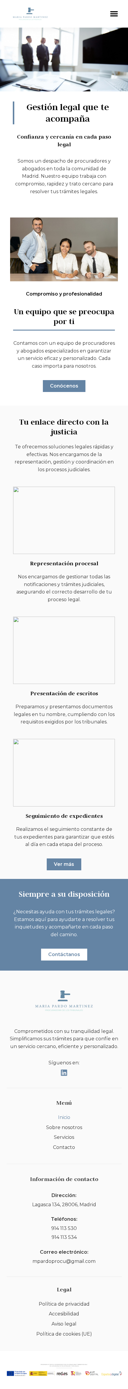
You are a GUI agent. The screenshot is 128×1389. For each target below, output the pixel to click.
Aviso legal (64, 1324)
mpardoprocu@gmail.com (64, 1261)
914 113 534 (64, 1237)
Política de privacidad (64, 1304)
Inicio (64, 1117)
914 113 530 (64, 1228)
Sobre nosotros (64, 1127)
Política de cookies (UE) (64, 1334)
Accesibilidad (64, 1314)
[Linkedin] (64, 1072)
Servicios (64, 1137)
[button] (114, 13)
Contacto (64, 1147)
